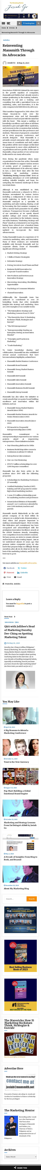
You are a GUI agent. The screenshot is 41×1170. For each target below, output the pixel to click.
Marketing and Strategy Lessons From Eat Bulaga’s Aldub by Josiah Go (20, 825)
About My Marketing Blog (16, 888)
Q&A (17, 622)
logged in (20, 604)
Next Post (8, 617)
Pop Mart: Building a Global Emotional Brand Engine (17, 792)
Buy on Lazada (9, 1057)
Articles (6, 40)
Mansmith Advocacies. (28, 563)
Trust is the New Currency (16, 762)
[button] (19, 23)
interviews (9, 622)
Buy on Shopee (20, 1057)
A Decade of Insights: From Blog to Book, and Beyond (20, 858)
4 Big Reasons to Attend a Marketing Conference (16, 731)
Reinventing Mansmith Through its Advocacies (18, 50)
